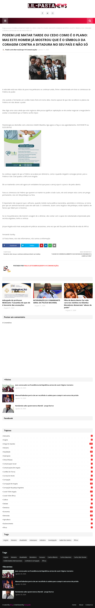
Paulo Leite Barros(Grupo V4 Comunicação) (21, 50)
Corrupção (47, 480)
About (81, 605)
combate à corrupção (32, 561)
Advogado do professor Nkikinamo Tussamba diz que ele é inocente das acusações (16, 302)
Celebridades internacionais (12, 561)
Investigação (52, 540)
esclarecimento (47, 524)
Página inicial (6, 28)
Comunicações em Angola (47, 468)
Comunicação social (47, 464)
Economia (47, 512)
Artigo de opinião (47, 444)
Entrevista (47, 516)
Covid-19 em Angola (47, 492)
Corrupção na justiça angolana (47, 488)
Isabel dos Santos (65, 540)
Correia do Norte (47, 476)
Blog (11, 605)
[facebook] (42, 13)
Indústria (43, 540)
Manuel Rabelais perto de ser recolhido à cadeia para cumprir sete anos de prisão (47, 395)
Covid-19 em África (47, 496)
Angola (47, 440)
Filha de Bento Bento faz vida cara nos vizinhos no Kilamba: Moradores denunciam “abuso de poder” (78, 304)
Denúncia (47, 508)
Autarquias (47, 456)
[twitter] (47, 13)
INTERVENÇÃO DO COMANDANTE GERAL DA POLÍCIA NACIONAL (46, 301)
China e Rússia (47, 460)
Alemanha (47, 436)
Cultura (47, 500)
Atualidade (47, 452)
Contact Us (89, 605)
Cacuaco (42, 557)
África (47, 527)
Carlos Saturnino (65, 557)
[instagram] (52, 13)
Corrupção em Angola (47, 484)
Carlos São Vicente (80, 557)
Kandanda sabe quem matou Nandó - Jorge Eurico (34, 406)
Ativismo (47, 448)
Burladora (33, 557)
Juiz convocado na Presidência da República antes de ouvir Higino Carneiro (44, 385)
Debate (47, 504)
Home (74, 605)
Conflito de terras (47, 472)
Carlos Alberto (52, 557)
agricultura (47, 519)
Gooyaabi (27, 605)
